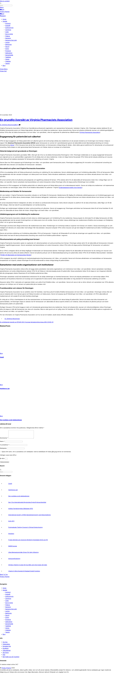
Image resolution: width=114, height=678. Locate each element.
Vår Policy (6, 652)
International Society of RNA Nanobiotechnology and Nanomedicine (29, 515)
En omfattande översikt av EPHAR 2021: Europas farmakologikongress (22, 322)
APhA (12, 145)
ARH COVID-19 (48, 322)
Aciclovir (8, 23)
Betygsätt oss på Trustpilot (11, 657)
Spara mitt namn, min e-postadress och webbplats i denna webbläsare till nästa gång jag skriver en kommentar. (36, 451)
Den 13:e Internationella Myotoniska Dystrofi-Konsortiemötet (27, 502)
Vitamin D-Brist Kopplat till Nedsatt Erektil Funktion (24, 571)
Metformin (8, 44)
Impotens (11, 533)
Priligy (7, 48)
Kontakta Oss (7, 646)
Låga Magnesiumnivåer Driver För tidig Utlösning (23, 552)
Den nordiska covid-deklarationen (11, 420)
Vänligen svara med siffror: (8, 455)
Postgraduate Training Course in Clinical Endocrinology (25, 527)
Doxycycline (9, 34)
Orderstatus (6, 644)
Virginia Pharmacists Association (90, 132)
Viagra (7, 59)
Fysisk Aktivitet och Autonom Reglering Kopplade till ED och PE (28, 540)
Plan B (7, 46)
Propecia (8, 51)
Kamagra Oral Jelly (11, 40)
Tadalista (8, 57)
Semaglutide (9, 55)
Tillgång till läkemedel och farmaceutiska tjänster (15, 255)
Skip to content (5, 1)
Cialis (7, 32)
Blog (4, 65)
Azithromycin (9, 27)
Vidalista (8, 61)
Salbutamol (8, 53)
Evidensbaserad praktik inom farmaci (70, 187)
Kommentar (4, 438)
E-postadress (4, 445)
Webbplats (3, 448)
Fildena (7, 36)
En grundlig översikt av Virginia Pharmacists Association (36, 119)
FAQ (4, 654)
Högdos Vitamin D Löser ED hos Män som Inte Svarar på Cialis (27, 565)
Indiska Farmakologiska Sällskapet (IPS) (20, 508)
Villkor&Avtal (6, 650)
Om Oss (5, 642)
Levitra (7, 42)
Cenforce (8, 30)
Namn (2, 441)
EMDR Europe (12, 546)
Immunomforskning (14, 558)
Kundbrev (6, 648)
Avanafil (7, 25)
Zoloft (2, 357)
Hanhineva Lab (5, 388)
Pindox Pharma (6, 668)
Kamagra (8, 38)
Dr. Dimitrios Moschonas (7, 125)
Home (4, 19)
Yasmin (7, 63)
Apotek (5, 21)
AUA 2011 (11, 521)
